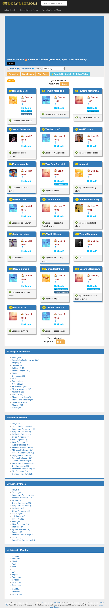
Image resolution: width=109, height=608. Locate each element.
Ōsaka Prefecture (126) (22, 426)
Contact (56, 607)
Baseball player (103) (21, 370)
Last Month (17, 589)
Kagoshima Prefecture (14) (23, 540)
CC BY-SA (57, 603)
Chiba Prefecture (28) (21, 511)
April (14, 564)
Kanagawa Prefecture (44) (23, 495)
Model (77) (16, 373)
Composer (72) (18, 376)
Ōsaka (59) (17, 492)
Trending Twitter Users (51, 10)
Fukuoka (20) (17, 526)
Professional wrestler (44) (23, 399)
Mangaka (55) (18, 391)
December (16, 585)
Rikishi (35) (17, 407)
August (15, 574)
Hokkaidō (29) (18, 508)
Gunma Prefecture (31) (22, 460)
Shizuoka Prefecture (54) (22, 450)
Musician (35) (18, 405)
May (14, 566)
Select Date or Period (29, 10)
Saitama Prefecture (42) (22, 497)
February (16, 558)
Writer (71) (16, 378)
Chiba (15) (16, 537)
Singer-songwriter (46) (21, 397)
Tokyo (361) (17, 423)
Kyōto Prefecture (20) (21, 529)
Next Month (17, 594)
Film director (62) (19, 386)
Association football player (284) (25, 360)
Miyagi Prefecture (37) (21, 455)
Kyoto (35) (16, 500)
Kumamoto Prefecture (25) (23, 463)
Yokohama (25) (18, 516)
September (16, 577)
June (14, 569)
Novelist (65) (17, 383)
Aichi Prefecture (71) (20, 442)
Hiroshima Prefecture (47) (23, 452)
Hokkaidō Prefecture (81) (22, 434)
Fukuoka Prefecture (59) (22, 447)
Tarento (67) (17, 381)
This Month (17, 591)
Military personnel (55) (21, 389)
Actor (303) (17, 357)
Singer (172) (17, 362)
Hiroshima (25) (18, 518)
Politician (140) (18, 368)
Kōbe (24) (16, 521)
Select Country (10, 10)
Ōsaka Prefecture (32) (21, 503)
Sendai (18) (17, 532)
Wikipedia (40, 603)
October (15, 579)
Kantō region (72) (19, 439)
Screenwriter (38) (19, 402)
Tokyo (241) (17, 489)
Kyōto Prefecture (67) (21, 444)
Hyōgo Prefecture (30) (21, 505)
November (16, 582)
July (13, 571)
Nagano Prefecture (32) (22, 458)
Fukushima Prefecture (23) (23, 468)
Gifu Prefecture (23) (20, 466)
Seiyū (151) (17, 365)
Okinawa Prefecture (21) (22, 473)
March (14, 561)
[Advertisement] (54, 37)
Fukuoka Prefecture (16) (22, 534)
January (15, 556)
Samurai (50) (17, 394)
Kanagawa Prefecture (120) (23, 429)
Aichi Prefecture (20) (20, 524)
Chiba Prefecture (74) (21, 436)
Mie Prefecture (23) (20, 471)
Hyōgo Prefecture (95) (21, 431)
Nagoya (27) (17, 513)
